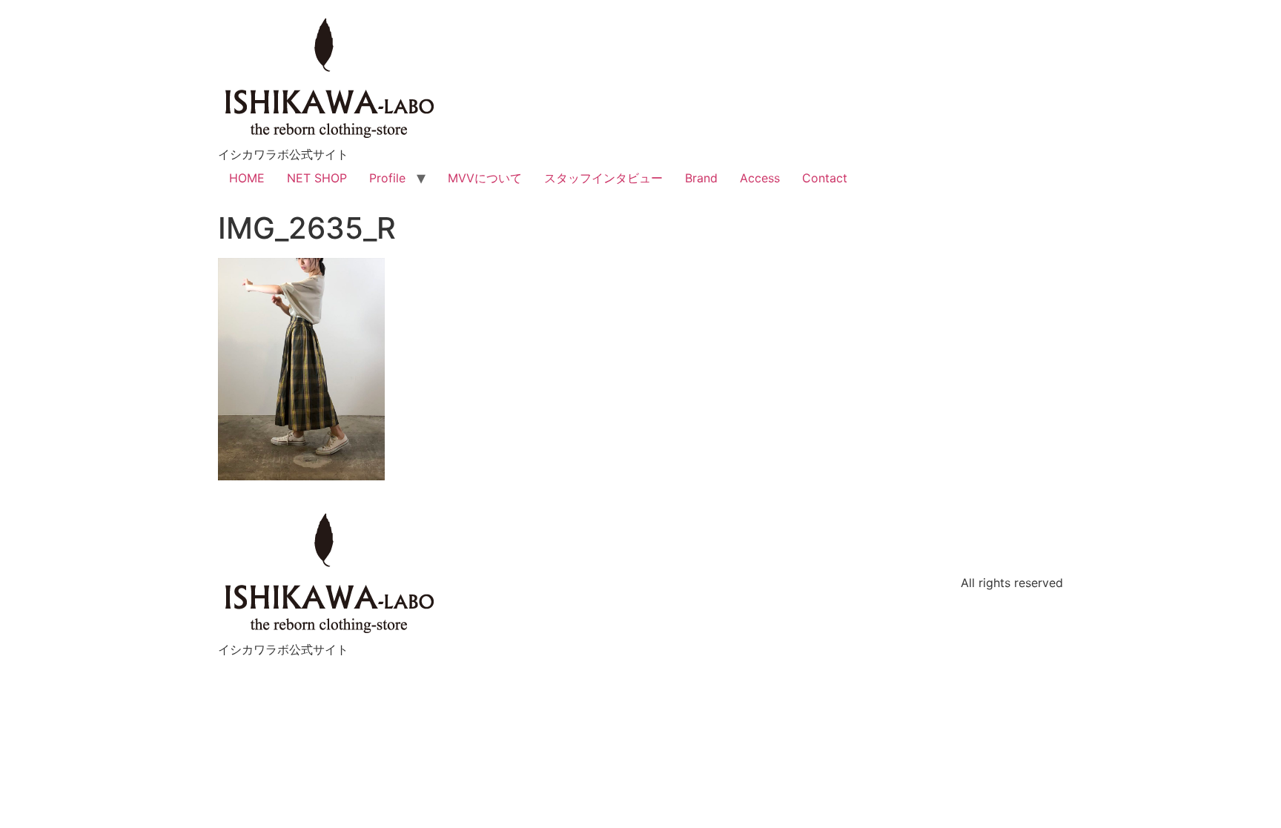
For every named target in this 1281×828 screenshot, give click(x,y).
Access (760, 177)
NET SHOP (317, 177)
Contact (824, 177)
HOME (247, 177)
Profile (387, 177)
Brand (701, 177)
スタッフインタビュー (603, 177)
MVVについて (485, 177)
